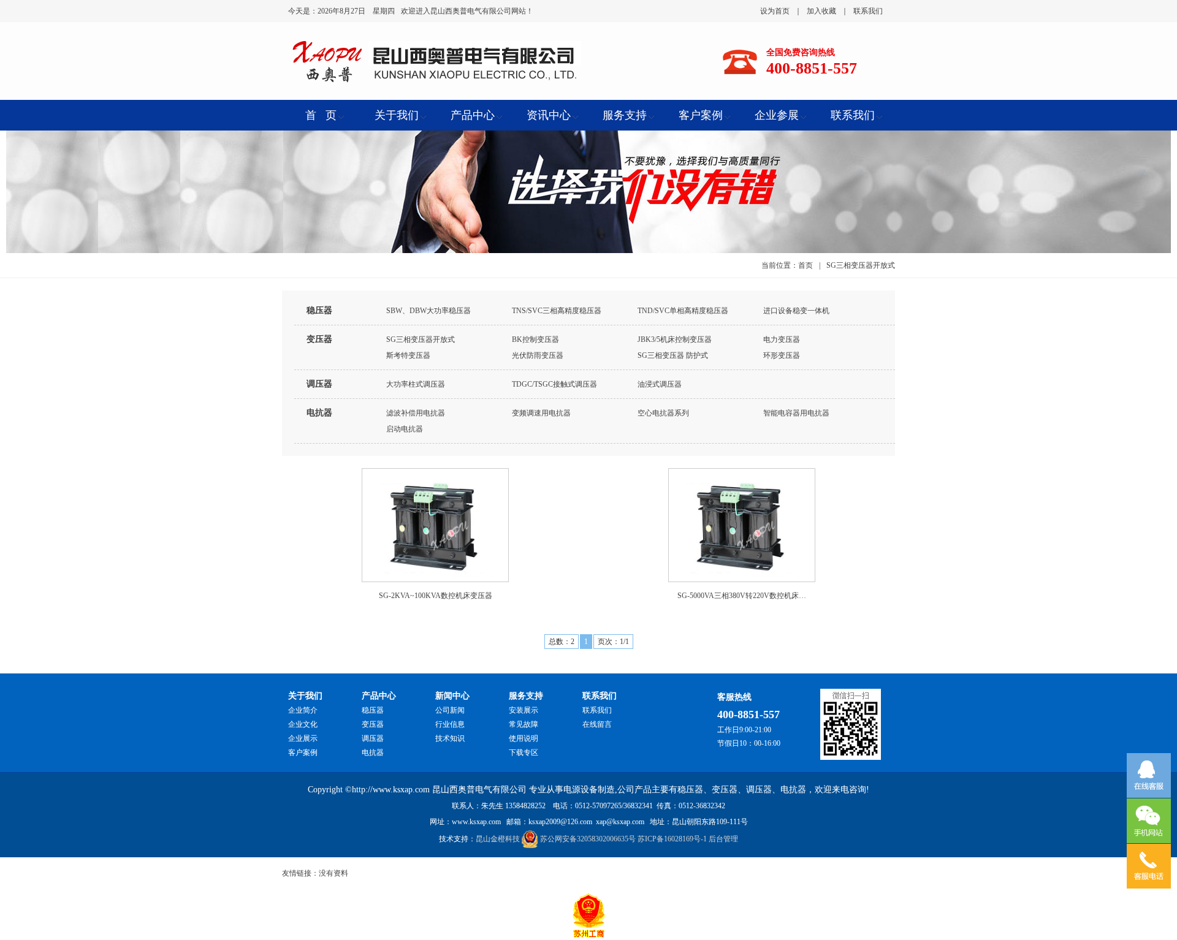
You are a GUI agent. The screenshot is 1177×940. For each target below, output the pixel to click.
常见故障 (523, 724)
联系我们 (868, 11)
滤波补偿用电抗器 (415, 413)
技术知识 (450, 738)
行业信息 (450, 724)
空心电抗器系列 (663, 413)
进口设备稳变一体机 (796, 310)
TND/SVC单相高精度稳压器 (683, 310)
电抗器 (319, 412)
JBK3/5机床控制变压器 (675, 339)
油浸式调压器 (660, 384)
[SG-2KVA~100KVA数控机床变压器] (435, 524)
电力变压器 (781, 339)
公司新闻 (450, 710)
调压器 (319, 384)
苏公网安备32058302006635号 (588, 839)
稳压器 (319, 310)
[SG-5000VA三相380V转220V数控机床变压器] (742, 524)
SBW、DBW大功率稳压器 (428, 310)
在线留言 (597, 724)
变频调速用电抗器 (541, 413)
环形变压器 (781, 355)
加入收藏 (821, 11)
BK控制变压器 (535, 339)
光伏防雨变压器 (537, 355)
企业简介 (303, 710)
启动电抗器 (404, 429)
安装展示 (523, 710)
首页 (805, 265)
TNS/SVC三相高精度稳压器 (556, 310)
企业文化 (303, 724)
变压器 (319, 339)
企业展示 (303, 738)
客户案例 (303, 752)
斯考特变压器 (408, 355)
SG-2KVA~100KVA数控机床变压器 (435, 595)
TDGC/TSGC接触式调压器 (554, 384)
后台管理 (723, 839)
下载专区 (523, 752)
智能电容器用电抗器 (796, 413)
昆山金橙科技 (498, 839)
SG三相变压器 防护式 (673, 355)
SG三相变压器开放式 (420, 339)
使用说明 (523, 738)
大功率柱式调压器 (415, 384)
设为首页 (775, 11)
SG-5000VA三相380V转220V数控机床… (741, 595)
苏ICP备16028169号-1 (672, 839)
